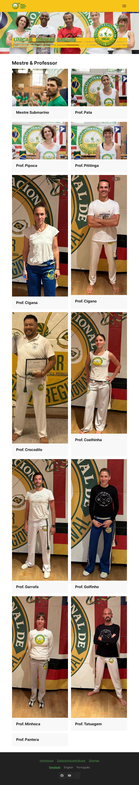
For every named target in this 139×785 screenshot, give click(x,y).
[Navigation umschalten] (124, 6)
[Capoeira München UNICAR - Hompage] (19, 6)
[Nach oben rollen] (131, 777)
